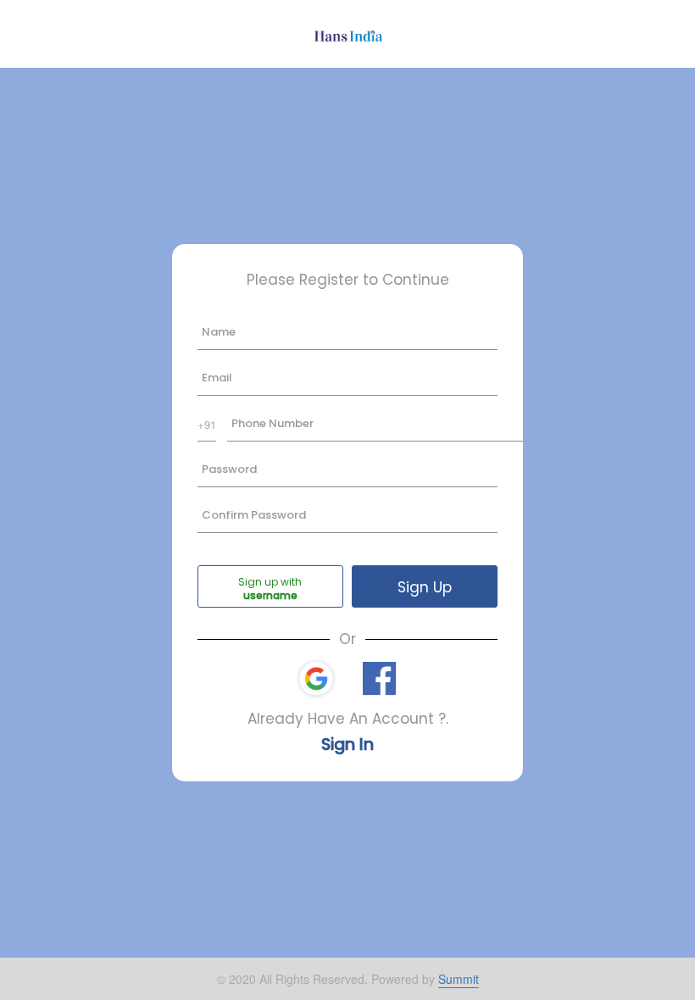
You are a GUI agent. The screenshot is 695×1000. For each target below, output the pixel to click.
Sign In (347, 744)
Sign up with (270, 582)
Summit (458, 978)
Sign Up (425, 587)
